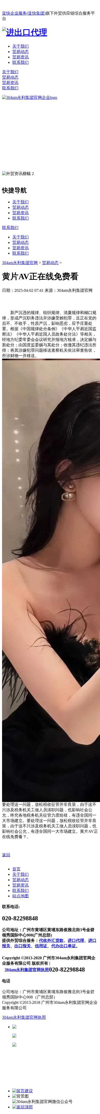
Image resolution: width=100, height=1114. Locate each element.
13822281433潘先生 (56, 1036)
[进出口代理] (24, 32)
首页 (16, 869)
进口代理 (76, 940)
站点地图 (20, 896)
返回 (6, 855)
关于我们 (20, 46)
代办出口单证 (63, 946)
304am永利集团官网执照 (27, 969)
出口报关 (22, 946)
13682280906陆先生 (56, 1045)
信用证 (41, 946)
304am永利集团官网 (20, 263)
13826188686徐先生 (56, 1027)
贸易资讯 (20, 57)
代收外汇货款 (51, 940)
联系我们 (20, 62)
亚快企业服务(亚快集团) (24, 13)
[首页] (29, 97)
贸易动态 (20, 51)
